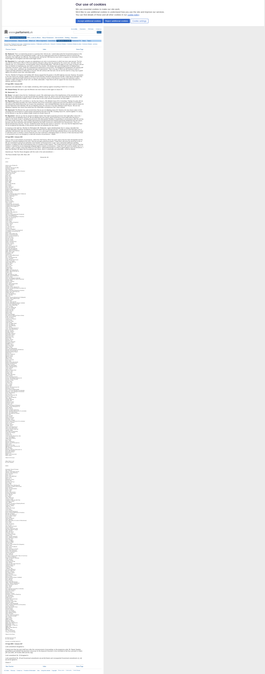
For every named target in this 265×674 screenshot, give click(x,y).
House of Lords (22, 41)
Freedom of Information (30, 670)
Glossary (13, 670)
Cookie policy (69, 670)
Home (7, 37)
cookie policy (133, 15)
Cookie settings (139, 21)
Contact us (98, 29)
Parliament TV (76, 41)
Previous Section (11, 49)
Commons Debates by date (74, 44)
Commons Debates (61, 44)
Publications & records (64, 41)
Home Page (79, 49)
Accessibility (74, 29)
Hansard (53, 44)
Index (44, 49)
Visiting (67, 37)
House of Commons (11, 41)
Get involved (59, 37)
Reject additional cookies (116, 21)
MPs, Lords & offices (34, 37)
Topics (89, 41)
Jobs (38, 670)
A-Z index (6, 670)
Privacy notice (61, 670)
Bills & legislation (41, 41)
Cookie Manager (76, 670)
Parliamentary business (18, 37)
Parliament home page (16, 44)
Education (74, 37)
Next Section (9, 666)
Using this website (45, 670)
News (84, 41)
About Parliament (48, 37)
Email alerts (83, 29)
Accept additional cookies (89, 21)
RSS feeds (90, 29)
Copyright (54, 670)
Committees (52, 41)
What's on (32, 41)
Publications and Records (43, 44)
